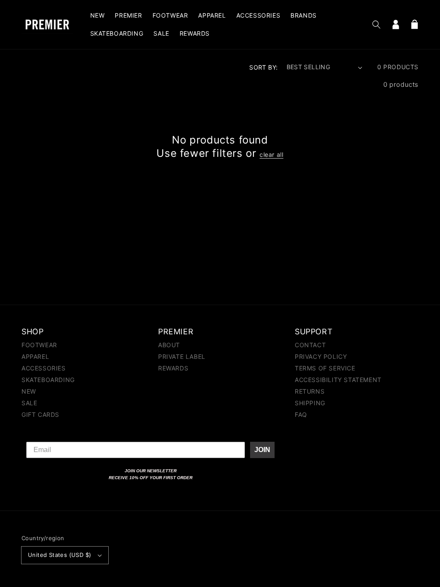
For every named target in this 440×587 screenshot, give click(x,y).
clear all (271, 154)
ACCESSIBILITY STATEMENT (338, 379)
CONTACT (310, 345)
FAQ (301, 414)
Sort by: (263, 67)
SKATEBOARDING (48, 379)
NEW (28, 391)
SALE (29, 403)
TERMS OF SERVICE (325, 368)
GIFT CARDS (40, 414)
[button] (376, 24)
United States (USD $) (59, 554)
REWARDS (173, 368)
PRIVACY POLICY (321, 356)
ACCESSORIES (43, 368)
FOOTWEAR (39, 345)
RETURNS (309, 391)
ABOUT (169, 345)
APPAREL (35, 356)
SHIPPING (310, 403)
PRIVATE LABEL (181, 356)
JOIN (262, 449)
